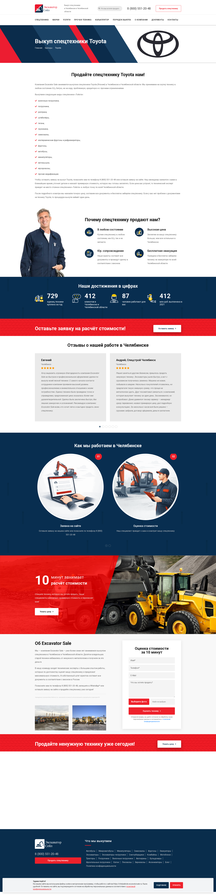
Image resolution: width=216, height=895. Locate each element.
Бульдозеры (156, 858)
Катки (116, 862)
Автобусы (90, 851)
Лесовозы (127, 862)
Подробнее (161, 885)
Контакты (173, 20)
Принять (176, 885)
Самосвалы (139, 851)
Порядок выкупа (122, 20)
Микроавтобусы (106, 851)
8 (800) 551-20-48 (139, 8)
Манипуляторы (124, 851)
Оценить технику (151, 711)
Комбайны (152, 855)
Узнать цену (45, 612)
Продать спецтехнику (168, 9)
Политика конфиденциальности (101, 866)
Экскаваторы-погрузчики (114, 855)
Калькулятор (102, 20)
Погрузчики (103, 858)
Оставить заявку (166, 328)
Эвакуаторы (165, 851)
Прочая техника (82, 20)
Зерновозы (140, 862)
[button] (100, 426)
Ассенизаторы (155, 862)
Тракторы (90, 858)
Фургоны (152, 851)
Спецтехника (42, 20)
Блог (167, 862)
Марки (55, 20)
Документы (158, 20)
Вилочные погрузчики (122, 858)
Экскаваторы (92, 855)
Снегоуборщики (136, 855)
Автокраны (141, 858)
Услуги (66, 20)
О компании (141, 20)
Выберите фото (139, 701)
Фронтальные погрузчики (98, 862)
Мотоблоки (165, 855)
